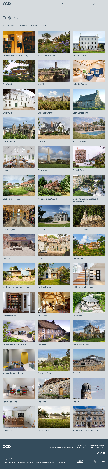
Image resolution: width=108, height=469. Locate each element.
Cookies (11, 459)
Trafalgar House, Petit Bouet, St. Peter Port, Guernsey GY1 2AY (67, 447)
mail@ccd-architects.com (97, 445)
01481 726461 (82, 445)
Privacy (5, 459)
